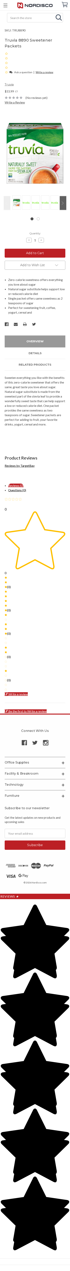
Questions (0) (17, 490)
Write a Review (15, 102)
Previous (7, 203)
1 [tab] (32, 218)
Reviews (9, 896)
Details (35, 353)
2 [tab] (38, 218)
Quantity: (35, 233)
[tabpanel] (16, 202)
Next (63, 203)
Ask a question (23, 72)
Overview (35, 341)
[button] (6, 72)
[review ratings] (6, 62)
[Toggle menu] (5, 5)
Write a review (44, 72)
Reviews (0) (16, 485)
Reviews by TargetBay (20, 465)
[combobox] (35, 17)
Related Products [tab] (35, 364)
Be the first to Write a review (27, 711)
